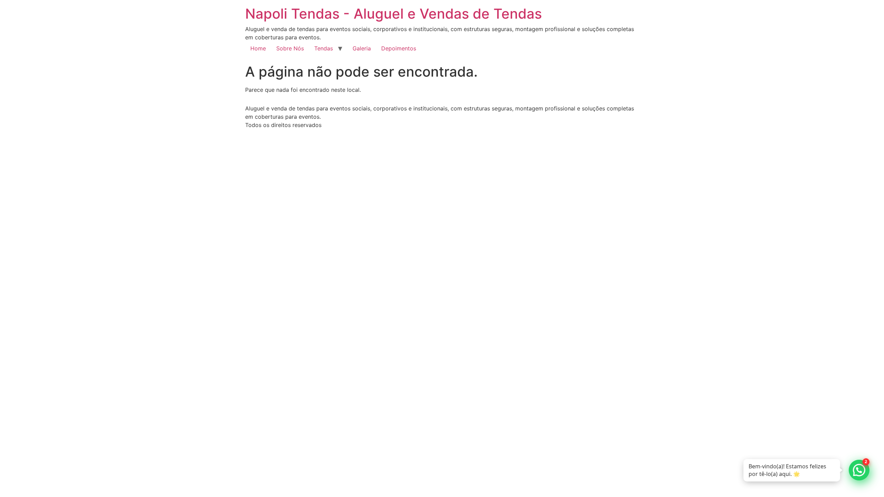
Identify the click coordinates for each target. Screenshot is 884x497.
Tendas (323, 48)
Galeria (362, 48)
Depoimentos (398, 48)
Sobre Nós (290, 48)
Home (258, 48)
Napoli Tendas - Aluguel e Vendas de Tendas (393, 13)
